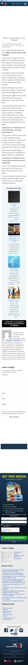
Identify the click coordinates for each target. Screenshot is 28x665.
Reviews (11, 221)
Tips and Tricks (10, 45)
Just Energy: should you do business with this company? (14, 598)
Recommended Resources (19, 556)
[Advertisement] (14, 21)
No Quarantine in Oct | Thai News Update (14, 300)
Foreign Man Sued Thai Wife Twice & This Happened (14, 588)
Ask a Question (11, 284)
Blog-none (10, 217)
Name (4, 393)
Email (4, 399)
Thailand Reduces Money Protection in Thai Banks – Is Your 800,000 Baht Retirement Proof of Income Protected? (13, 581)
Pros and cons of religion (14, 204)
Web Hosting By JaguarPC (17, 651)
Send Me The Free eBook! (14, 538)
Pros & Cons (16, 221)
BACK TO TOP (14, 640)
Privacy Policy (16, 654)
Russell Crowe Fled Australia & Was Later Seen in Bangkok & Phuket (14, 239)
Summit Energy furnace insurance (14, 269)
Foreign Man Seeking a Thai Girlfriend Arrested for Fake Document (13, 591)
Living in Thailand (8, 44)
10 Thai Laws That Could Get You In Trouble (12, 585)
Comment (5, 375)
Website (4, 404)
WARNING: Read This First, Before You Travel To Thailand (13, 595)
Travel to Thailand (6, 47)
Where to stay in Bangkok (7, 608)
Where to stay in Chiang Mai (7, 612)
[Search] (11, 3)
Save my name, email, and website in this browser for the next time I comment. (13, 412)
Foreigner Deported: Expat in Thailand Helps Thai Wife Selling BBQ (13, 570)
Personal (16, 219)
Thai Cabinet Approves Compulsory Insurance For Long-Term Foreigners (13, 573)
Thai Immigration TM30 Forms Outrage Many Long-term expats (13, 577)
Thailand (4, 45)
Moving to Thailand (16, 44)
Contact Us (19, 559)
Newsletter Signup (18, 552)
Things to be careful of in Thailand (9, 618)
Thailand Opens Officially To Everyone (13, 601)
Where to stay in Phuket (7, 615)
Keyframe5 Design (17, 650)
